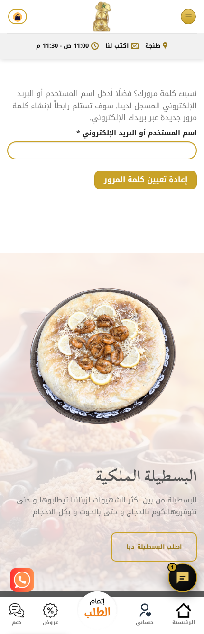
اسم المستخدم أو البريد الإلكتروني (124, 133)
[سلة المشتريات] (17, 16)
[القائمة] (188, 17)
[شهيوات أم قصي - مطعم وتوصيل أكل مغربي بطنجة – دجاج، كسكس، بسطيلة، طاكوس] (102, 16)
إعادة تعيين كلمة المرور (145, 180)
